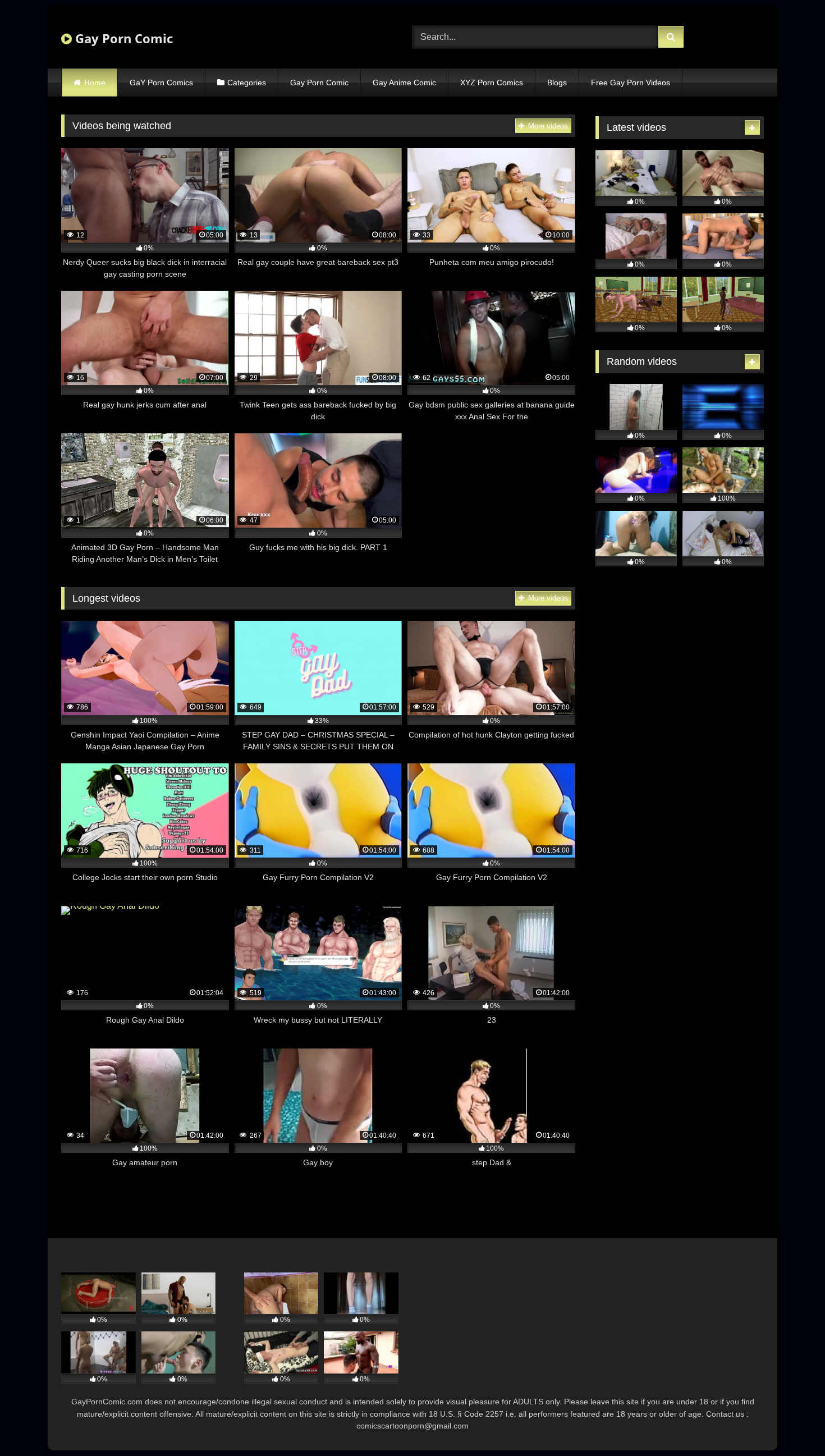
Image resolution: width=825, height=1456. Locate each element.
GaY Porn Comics (161, 82)
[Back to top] (790, 1423)
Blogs (557, 82)
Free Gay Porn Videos (630, 82)
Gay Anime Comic (404, 82)
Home (95, 82)
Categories (246, 82)
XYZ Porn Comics (491, 82)
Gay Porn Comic (122, 38)
